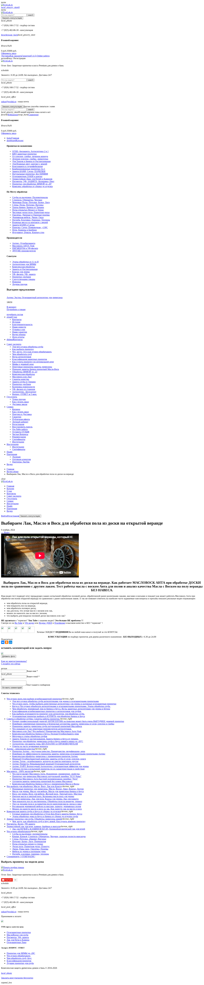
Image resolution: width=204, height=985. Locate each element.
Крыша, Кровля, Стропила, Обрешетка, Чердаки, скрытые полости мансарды (49, 836)
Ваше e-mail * (33, 676)
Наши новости (19, 327)
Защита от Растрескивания (24, 269)
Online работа (43, 56)
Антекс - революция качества (21, 749)
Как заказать (16, 56)
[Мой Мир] (10, 642)
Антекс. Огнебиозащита (23, 243)
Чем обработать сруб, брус (19, 958)
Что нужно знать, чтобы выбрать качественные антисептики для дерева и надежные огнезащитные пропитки (64, 704)
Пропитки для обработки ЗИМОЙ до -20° (32, 184)
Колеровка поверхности (23, 387)
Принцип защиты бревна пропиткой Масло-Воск (35, 369)
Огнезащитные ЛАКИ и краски (27, 176)
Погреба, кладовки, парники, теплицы (30, 854)
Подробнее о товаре (16, 309)
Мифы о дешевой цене (23, 364)
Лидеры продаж (19, 284)
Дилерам (16, 457)
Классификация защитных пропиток (29, 359)
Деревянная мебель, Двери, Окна (28, 217)
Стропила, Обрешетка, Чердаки (27, 200)
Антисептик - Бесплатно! (24, 392)
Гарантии (26, 56)
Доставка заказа (19, 404)
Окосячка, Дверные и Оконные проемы (31, 215)
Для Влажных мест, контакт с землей (29, 164)
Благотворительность (22, 324)
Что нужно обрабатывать (18, 831)
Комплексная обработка (23, 267)
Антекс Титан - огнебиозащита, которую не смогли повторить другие (45, 761)
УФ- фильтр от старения (23, 389)
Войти (4, 516)
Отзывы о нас (18, 329)
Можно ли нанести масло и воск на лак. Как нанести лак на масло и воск (47, 809)
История (16, 322)
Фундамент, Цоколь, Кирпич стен (28, 232)
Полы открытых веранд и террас (27, 844)
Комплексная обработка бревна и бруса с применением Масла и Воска (45, 784)
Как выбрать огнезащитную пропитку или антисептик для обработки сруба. (48, 714)
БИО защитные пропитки (24, 154)
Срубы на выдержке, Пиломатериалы (30, 197)
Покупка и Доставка (22, 414)
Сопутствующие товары (23, 279)
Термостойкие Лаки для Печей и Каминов (32, 179)
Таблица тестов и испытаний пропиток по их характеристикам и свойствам (48, 769)
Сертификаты (18, 439)
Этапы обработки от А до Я (25, 262)
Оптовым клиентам (21, 459)
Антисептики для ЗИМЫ (24, 264)
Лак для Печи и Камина (18, 940)
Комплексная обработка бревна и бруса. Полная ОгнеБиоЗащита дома (45, 734)
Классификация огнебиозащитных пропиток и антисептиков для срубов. (47, 711)
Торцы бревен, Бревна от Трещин (28, 207)
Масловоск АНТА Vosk (23, 246)
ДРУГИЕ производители (24, 251)
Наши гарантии (19, 332)
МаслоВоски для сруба (17, 935)
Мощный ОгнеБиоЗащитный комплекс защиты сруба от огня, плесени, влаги (49, 759)
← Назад (5, 532)
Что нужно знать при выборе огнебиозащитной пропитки (34, 699)
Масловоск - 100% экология (20, 771)
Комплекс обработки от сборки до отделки (32, 186)
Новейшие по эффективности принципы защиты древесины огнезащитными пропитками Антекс (58, 754)
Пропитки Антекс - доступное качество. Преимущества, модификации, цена (48, 751)
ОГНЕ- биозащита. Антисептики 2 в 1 (30, 151)
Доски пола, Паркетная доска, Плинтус (31, 846)
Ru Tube (18, 623)
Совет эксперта (14, 496)
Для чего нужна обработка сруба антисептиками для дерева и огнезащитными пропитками (55, 701)
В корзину (11, 307)
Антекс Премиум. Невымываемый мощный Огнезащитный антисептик (46, 764)
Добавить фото (8, 656)
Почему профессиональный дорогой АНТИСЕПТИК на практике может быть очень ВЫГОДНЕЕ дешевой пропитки (68, 721)
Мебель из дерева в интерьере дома (29, 851)
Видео (10, 511)
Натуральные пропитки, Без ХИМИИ (30, 174)
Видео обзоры (19, 334)
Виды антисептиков (21, 357)
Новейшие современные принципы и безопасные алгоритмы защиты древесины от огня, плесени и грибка (63, 724)
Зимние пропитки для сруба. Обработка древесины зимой (34, 819)
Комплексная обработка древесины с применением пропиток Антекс (45, 756)
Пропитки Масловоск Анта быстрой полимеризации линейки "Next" (45, 779)
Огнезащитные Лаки (16, 942)
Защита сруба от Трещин (24, 382)
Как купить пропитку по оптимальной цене (33, 362)
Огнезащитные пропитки (19, 932)
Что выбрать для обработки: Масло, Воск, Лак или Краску (34, 786)
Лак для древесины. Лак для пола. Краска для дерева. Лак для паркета (45, 799)
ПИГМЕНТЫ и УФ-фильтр (25, 248)
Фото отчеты (18, 337)
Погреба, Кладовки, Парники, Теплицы (31, 220)
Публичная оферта (21, 419)
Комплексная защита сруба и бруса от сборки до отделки (34, 811)
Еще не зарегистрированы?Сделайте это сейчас (14, 662)
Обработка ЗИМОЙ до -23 (24, 372)
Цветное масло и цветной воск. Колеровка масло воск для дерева (43, 796)
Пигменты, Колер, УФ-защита (21, 824)
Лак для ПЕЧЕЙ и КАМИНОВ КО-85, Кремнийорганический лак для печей (48, 829)
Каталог (10, 488)
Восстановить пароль (22, 427)
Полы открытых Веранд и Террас (28, 210)
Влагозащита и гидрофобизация (27, 166)
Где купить (12, 498)
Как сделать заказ (20, 402)
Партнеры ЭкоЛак (21, 462)
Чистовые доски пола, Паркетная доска (31, 212)
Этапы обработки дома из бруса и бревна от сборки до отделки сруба (45, 816)
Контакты (17, 319)
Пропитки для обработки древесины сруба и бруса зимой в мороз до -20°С (47, 741)
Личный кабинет (20, 422)
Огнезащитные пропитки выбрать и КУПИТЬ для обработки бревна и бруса (48, 716)
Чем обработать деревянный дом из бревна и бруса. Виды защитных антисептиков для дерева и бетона (61, 709)
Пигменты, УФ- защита (18, 937)
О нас (9, 491)
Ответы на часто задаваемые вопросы (30, 746)
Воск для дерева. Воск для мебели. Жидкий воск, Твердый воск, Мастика (47, 794)
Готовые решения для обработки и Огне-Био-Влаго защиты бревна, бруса (47, 814)
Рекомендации (19, 437)
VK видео (29, 623)
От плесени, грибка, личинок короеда (30, 156)
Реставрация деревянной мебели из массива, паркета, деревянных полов (46, 806)
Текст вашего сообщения (38, 685)
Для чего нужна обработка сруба (27, 347)
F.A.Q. (34, 56)
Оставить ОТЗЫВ (20, 432)
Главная (10, 486)
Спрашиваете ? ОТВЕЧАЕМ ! (21, 856)
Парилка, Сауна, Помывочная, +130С (30, 227)
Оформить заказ (8, 53)
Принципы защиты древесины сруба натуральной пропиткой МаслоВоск (47, 726)
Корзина (16, 409)
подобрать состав (15, 314)
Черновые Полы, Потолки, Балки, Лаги (31, 202)
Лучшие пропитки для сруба (20, 963)
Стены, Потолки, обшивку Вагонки (29, 839)
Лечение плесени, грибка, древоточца (30, 159)
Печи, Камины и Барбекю (24, 230)
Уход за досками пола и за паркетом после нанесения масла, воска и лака (46, 804)
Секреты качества (20, 379)
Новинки (16, 282)
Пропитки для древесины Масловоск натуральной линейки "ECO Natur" (46, 776)
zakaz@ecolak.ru (8, 101)
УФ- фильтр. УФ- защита (24, 274)
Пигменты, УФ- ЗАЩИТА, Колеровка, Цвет (33, 181)
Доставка (5, 56)
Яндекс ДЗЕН (45, 623)
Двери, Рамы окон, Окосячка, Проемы (30, 849)
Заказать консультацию (12, 18)
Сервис (10, 501)
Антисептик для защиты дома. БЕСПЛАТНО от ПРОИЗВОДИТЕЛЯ (45, 744)
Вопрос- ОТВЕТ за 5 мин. (24, 394)
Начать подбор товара (13, 867)
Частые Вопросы (20, 434)
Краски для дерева (21, 272)
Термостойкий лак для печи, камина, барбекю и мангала (33, 826)
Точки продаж (19, 399)
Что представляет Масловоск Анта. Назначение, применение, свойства (46, 774)
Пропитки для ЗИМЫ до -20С (21, 953)
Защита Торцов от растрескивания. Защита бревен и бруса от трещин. (45, 739)
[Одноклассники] (6, 642)
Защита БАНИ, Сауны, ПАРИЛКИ (28, 171)
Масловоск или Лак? (22, 377)
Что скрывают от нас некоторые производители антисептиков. (42, 729)
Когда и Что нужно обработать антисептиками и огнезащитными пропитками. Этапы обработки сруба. (61, 706)
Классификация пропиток (19, 961)
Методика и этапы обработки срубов (29, 736)
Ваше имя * (32, 671)
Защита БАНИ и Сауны (23, 225)
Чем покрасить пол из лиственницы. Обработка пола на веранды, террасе (47, 801)
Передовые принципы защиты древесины (32, 367)
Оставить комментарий (12, 688)
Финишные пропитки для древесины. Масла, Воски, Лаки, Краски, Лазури (48, 789)
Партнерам (12, 508)
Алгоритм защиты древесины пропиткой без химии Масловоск (42, 781)
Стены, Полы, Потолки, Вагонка (27, 205)
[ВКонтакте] (2, 642)
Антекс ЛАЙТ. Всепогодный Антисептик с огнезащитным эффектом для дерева (50, 766)
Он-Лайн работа (20, 429)
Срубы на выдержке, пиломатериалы (29, 834)
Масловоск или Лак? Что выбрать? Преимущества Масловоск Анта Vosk (46, 731)
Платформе (59, 623)
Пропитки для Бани (21, 277)
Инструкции (18, 442)
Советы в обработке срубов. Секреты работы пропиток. (33, 719)
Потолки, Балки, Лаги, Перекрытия (29, 841)
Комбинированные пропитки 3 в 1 (28, 169)
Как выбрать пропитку (23, 349)
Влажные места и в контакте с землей (30, 222)
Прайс (10, 506)
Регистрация (18, 424)
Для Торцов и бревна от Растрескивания (31, 161)
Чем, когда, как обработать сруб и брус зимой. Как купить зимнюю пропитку (48, 821)
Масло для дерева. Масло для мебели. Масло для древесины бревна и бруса (48, 791)
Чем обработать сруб (22, 354)
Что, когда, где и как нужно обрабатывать (32, 352)
